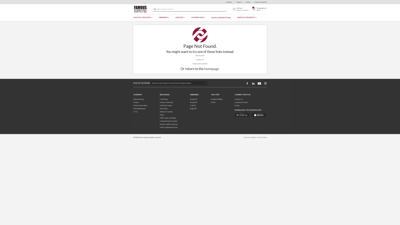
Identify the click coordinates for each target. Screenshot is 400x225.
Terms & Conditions (250, 137)
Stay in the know (141, 83)
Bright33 (193, 108)
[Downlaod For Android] (242, 115)
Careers (239, 2)
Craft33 (193, 105)
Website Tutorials (166, 112)
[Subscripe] (204, 83)
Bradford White (216, 99)
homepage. (212, 69)
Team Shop (164, 108)
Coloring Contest (166, 105)
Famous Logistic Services (169, 124)
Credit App (164, 99)
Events (248, 2)
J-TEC (135, 112)
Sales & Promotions (221, 18)
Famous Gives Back (140, 105)
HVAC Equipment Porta (168, 127)
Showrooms (197, 17)
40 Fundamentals (139, 108)
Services (180, 17)
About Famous (138, 99)
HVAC (213, 102)
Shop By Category (142, 17)
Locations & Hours (241, 102)
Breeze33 (193, 102)
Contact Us (200, 60)
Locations (229, 2)
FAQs (162, 115)
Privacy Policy (262, 137)
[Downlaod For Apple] (258, 115)
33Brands (163, 17)
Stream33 (193, 99)
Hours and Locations (200, 64)
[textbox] (190, 9)
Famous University (261, 2)
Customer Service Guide (168, 121)
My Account (200, 55)
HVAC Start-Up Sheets (168, 118)
